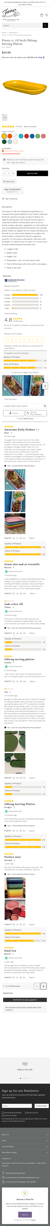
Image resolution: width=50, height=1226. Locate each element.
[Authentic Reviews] (14, 280)
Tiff (6, 692)
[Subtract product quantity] (4, 173)
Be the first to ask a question (25, 999)
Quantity (5, 168)
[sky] (10, 141)
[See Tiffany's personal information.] (13, 607)
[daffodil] (4, 136)
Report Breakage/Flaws (16, 1173)
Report (32, 538)
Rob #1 (7, 954)
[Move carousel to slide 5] (27, 1078)
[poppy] (10, 136)
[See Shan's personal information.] (11, 433)
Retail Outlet (32, 1113)
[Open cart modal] (41, 14)
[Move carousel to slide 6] (29, 1078)
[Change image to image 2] (5, 117)
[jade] (4, 141)
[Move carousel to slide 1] (20, 1078)
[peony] (43, 136)
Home (4, 33)
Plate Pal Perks (10, 1115)
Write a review (30, 126)
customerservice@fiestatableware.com (22, 1177)
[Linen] (15, 141)
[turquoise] (21, 136)
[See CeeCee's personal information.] (14, 662)
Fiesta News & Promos (13, 1113)
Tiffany (7, 607)
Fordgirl (8, 807)
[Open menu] (46, 14)
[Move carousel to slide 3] (24, 1078)
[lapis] (32, 136)
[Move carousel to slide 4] (25, 1078)
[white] (15, 136)
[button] (12, 190)
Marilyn (7, 567)
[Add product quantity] (13, 173)
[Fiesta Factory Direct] (11, 14)
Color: (8, 131)
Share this (10, 181)
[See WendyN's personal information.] (14, 860)
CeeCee (7, 662)
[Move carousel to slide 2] (22, 1078)
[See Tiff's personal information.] (10, 692)
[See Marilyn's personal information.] (14, 567)
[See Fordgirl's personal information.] (14, 807)
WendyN (8, 860)
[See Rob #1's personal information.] (13, 954)
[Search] (45, 25)
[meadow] (37, 136)
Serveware (13, 33)
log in (23, 162)
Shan (6, 433)
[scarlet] (26, 136)
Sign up (15, 162)
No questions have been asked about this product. (23, 1008)
